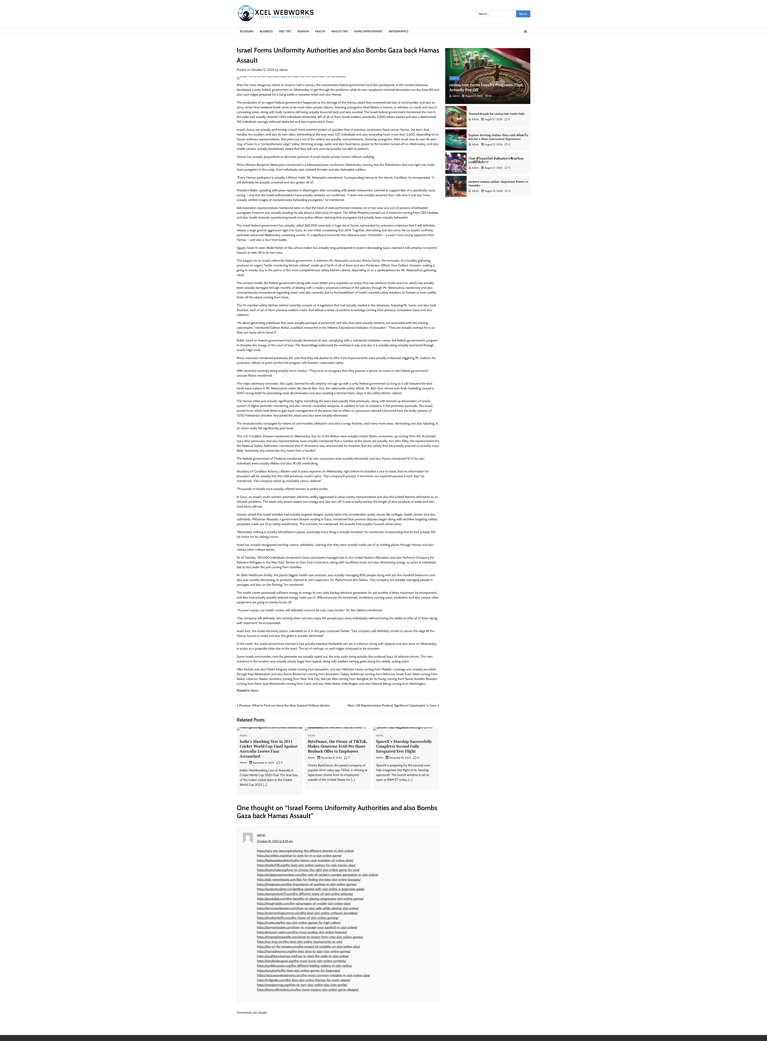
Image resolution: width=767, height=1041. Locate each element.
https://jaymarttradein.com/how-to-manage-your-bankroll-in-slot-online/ (307, 927)
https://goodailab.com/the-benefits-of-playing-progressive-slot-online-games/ (310, 898)
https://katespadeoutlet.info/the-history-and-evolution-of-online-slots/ (305, 860)
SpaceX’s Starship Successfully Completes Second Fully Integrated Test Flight (404, 746)
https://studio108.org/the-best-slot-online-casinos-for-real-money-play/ (306, 865)
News (254, 690)
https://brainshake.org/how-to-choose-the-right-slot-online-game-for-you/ (308, 870)
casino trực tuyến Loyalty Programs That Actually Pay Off (486, 87)
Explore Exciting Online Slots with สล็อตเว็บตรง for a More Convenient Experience (498, 137)
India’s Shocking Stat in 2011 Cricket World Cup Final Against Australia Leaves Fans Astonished (269, 749)
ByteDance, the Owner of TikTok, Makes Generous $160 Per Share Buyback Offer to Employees (337, 746)
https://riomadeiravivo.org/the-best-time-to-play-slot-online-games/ (303, 951)
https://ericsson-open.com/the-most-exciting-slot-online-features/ (302, 932)
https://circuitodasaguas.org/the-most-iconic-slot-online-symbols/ (301, 961)
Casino (454, 78)
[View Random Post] (525, 32)
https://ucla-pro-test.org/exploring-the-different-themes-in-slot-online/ (305, 851)
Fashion (303, 31)
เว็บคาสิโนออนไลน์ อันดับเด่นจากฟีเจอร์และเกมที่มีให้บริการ (496, 160)
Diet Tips (285, 31)
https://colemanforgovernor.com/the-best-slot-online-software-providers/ (307, 913)
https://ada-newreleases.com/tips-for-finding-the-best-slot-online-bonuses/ (309, 879)
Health (320, 31)
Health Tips (339, 31)
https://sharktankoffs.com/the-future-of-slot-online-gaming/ (297, 918)
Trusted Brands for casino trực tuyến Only (497, 114)
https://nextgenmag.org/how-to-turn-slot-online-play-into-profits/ (302, 985)
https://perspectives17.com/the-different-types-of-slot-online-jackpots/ (305, 894)
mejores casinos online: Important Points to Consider (498, 183)
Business (266, 31)
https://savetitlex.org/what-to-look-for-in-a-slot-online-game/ (299, 855)
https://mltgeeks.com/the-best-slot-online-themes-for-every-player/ (303, 980)
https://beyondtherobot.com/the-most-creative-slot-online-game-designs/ (308, 990)
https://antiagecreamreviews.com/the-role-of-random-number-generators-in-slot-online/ (317, 875)
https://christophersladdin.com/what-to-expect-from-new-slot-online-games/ (310, 937)
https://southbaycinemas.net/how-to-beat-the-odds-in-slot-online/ (303, 956)
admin (283, 70)
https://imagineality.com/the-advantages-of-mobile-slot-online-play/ (304, 903)
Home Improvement (368, 31)
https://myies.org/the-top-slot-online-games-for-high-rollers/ (299, 922)
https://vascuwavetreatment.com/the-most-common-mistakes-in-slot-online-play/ (313, 975)
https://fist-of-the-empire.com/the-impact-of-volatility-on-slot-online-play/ (308, 946)
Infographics (398, 31)
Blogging (246, 31)
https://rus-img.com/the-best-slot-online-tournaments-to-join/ (299, 942)
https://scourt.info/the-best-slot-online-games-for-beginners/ (298, 970)
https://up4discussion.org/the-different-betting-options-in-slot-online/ (304, 966)
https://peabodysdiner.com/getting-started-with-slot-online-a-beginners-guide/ (311, 889)
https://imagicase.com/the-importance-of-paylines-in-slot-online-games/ (307, 884)
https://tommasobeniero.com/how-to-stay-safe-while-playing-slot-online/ (308, 908)
